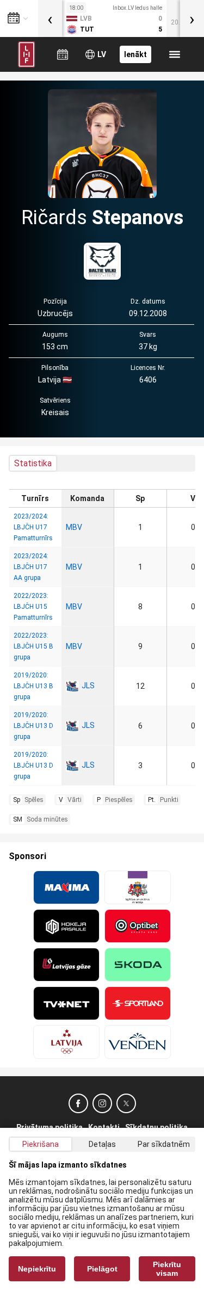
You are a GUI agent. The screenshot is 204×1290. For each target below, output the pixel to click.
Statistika (33, 463)
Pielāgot (102, 1268)
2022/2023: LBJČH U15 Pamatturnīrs (33, 606)
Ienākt (135, 54)
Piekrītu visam (167, 1268)
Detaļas (102, 1144)
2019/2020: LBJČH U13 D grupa (33, 725)
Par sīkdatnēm (164, 1144)
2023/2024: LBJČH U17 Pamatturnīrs (33, 527)
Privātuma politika (49, 1127)
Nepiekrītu (37, 1268)
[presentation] (50, 18)
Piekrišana (40, 1144)
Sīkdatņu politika (156, 1127)
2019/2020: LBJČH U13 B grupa (33, 686)
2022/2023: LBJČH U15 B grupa (33, 646)
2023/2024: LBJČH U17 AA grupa (31, 567)
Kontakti (104, 1127)
